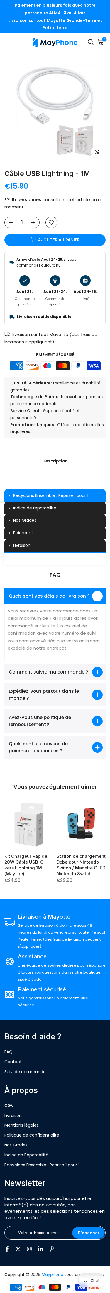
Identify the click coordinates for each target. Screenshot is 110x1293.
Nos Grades (16, 1145)
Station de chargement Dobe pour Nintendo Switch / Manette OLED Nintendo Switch (81, 864)
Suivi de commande (25, 1072)
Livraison (13, 1115)
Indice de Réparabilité (26, 1155)
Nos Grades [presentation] (24, 520)
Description (55, 461)
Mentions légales (21, 1125)
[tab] (55, 495)
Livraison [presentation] (22, 545)
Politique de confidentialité (31, 1135)
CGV (8, 1105)
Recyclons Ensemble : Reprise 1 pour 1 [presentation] (50, 495)
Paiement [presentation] (23, 533)
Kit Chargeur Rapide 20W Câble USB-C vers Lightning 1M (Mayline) (25, 864)
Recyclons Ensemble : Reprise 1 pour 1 (41, 1165)
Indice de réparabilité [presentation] (34, 508)
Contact (13, 1062)
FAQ (8, 1052)
